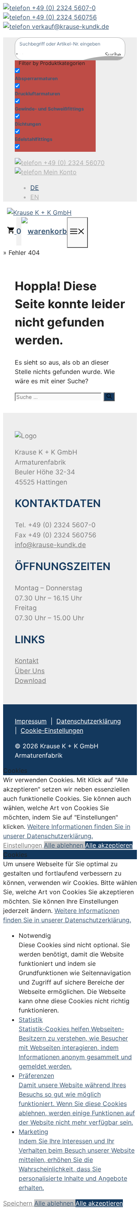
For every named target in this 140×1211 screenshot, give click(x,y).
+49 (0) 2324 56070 (73, 163)
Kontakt (26, 661)
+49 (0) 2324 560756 (63, 17)
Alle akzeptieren (109, 845)
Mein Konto (59, 172)
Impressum (31, 721)
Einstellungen (23, 845)
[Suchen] (109, 396)
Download (30, 680)
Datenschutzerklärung (88, 721)
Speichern (18, 1203)
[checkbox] (54, 73)
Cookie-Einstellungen (52, 730)
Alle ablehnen (64, 845)
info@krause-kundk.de (50, 545)
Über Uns (30, 671)
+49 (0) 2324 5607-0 (63, 8)
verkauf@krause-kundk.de (69, 26)
